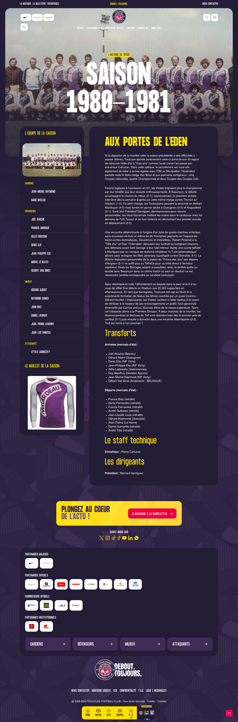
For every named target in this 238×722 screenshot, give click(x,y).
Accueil (80, 28)
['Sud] (105, 584)
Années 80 (143, 28)
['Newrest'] (48, 17)
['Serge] (120, 584)
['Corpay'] (76, 605)
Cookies (162, 701)
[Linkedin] (130, 538)
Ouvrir (48, 644)
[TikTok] (114, 538)
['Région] (31, 626)
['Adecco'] (61, 584)
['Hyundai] (135, 584)
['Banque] (31, 605)
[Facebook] (119, 538)
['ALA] (61, 605)
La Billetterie (39, 4)
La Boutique (25, 4)
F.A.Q (141, 691)
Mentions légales (101, 691)
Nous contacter (210, 4)
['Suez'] (90, 584)
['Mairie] (46, 626)
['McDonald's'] (46, 605)
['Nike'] (26, 17)
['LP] (46, 584)
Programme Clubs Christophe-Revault (105, 28)
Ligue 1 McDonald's (156, 691)
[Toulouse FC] (119, 16)
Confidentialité (128, 691)
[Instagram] (107, 538)
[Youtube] (124, 538)
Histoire (131, 28)
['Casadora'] (37, 17)
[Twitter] (101, 538)
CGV (115, 691)
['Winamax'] (76, 584)
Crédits (151, 701)
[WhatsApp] (136, 538)
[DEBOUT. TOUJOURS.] (119, 670)
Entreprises (53, 4)
